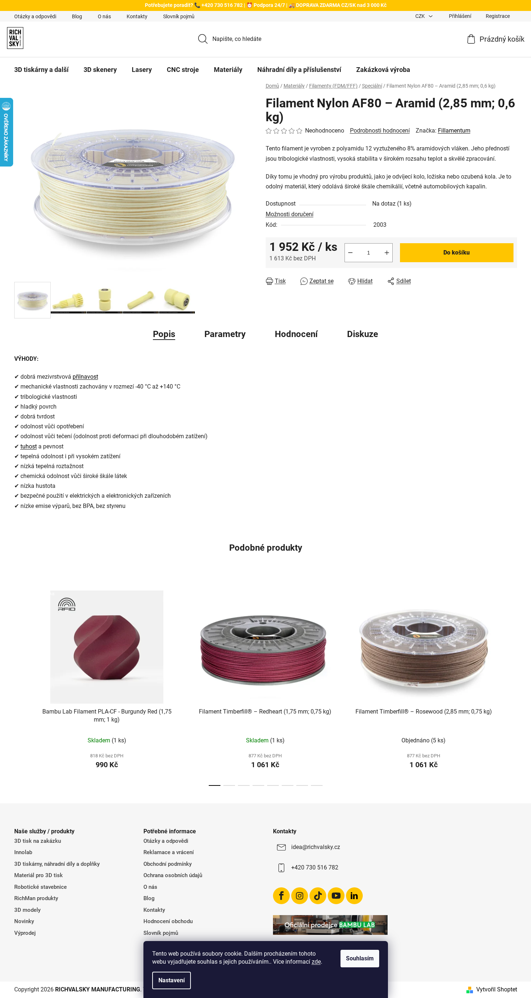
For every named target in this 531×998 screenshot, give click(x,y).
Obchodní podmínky (167, 864)
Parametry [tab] (225, 334)
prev (20, 686)
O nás (104, 16)
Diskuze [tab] (362, 334)
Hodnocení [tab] (296, 334)
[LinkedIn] (354, 895)
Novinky (24, 921)
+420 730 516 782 (314, 867)
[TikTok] (317, 895)
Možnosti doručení (289, 214)
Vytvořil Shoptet (496, 989)
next (511, 686)
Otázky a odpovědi (35, 16)
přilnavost (85, 376)
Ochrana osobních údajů (172, 875)
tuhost (28, 446)
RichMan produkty (36, 898)
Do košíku (456, 252)
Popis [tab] (164, 334)
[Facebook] (281, 895)
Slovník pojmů (179, 16)
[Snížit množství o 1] (350, 253)
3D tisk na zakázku (37, 841)
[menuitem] (41, 69)
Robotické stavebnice (40, 887)
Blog (77, 16)
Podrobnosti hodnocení (380, 130)
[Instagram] (299, 895)
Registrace (498, 16)
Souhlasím (360, 958)
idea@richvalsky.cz (315, 847)
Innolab (23, 852)
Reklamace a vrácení (168, 852)
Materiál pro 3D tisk (38, 875)
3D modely (27, 910)
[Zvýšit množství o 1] (386, 253)
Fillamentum (454, 130)
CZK (420, 16)
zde (316, 961)
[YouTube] (336, 895)
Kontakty (137, 16)
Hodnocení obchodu (168, 921)
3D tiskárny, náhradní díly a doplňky (57, 864)
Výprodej (25, 933)
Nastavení (171, 980)
